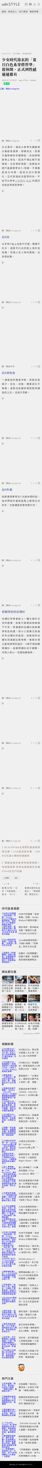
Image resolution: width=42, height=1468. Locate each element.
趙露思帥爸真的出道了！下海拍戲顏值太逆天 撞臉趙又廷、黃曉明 (29, 1402)
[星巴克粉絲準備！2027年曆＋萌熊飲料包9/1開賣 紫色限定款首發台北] (9, 1328)
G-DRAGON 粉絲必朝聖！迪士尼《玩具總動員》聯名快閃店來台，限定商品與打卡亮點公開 (21, 1026)
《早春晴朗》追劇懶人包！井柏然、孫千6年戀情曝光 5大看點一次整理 (29, 1454)
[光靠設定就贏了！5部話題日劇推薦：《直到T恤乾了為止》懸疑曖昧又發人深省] (9, 1197)
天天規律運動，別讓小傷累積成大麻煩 (33, 988)
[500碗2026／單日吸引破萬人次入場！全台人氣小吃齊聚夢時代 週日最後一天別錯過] (9, 1053)
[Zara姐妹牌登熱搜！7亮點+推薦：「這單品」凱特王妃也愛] (9, 944)
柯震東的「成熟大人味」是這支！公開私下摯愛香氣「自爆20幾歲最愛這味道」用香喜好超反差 (29, 1291)
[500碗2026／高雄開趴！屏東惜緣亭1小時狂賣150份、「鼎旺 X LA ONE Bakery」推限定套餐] (9, 1066)
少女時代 (7, 878)
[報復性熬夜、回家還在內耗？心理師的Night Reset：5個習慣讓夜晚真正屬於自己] (9, 1158)
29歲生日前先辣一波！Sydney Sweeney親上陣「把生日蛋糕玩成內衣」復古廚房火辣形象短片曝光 (29, 1149)
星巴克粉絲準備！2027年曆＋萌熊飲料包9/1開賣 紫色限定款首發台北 (29, 1329)
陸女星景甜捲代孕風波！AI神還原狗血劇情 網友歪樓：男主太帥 (29, 1185)
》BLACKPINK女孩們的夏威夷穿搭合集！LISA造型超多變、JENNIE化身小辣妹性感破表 (21, 851)
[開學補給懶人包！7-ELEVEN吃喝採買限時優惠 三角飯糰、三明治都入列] (9, 1276)
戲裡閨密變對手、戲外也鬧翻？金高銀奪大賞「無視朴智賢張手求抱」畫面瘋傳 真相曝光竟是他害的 (29, 1442)
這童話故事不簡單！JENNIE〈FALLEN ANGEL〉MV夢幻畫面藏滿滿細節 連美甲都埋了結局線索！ (29, 1095)
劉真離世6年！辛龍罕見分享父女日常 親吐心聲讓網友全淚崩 (29, 1413)
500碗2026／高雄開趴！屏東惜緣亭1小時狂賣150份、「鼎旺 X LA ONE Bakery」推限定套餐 (29, 1069)
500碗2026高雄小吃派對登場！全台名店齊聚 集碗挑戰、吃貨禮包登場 (29, 1355)
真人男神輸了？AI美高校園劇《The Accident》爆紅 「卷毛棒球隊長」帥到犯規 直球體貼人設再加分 (29, 1175)
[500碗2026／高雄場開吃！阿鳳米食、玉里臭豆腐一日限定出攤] (9, 1118)
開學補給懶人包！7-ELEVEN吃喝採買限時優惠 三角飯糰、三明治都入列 (29, 1277)
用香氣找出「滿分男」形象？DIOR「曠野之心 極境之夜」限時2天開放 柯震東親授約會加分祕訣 (29, 1252)
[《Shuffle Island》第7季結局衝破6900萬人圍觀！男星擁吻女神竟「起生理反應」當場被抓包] (9, 1427)
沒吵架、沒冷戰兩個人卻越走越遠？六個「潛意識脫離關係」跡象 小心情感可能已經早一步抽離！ (29, 1344)
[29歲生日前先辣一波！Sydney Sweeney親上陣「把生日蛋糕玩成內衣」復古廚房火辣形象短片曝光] (9, 1145)
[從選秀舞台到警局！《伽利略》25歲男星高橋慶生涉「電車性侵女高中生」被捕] (9, 1223)
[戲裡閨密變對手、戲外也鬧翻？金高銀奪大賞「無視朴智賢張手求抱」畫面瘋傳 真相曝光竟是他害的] (9, 1440)
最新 (4, 11)
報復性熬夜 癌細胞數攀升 (7, 1026)
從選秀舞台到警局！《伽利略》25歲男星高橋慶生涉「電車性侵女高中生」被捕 (29, 1224)
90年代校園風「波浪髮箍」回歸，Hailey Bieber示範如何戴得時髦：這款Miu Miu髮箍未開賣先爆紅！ (29, 920)
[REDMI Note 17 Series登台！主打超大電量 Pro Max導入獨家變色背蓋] (9, 1262)
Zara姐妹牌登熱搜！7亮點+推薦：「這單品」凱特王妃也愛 (29, 943)
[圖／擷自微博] (21, 335)
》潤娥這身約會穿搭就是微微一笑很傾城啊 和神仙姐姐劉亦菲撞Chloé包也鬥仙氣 (21, 867)
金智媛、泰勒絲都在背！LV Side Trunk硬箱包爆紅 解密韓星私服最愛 (21, 1007)
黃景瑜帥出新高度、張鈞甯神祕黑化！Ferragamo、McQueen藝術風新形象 (21, 988)
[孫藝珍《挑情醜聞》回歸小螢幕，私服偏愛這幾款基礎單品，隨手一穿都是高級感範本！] (9, 957)
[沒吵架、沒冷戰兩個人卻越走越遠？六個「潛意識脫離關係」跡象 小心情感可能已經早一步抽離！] (9, 1341)
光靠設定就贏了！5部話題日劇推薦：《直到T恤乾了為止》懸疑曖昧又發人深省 (29, 1198)
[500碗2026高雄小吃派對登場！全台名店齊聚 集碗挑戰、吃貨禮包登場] (9, 1354)
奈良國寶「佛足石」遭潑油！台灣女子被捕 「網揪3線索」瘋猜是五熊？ (29, 1388)
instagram (14, 140)
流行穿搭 (23, 11)
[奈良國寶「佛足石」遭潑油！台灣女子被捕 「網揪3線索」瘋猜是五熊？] (9, 1387)
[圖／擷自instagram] (21, 113)
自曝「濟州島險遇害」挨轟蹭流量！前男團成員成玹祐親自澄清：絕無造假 (29, 1132)
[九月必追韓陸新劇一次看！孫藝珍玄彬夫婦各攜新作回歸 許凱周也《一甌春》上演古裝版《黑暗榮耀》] (9, 1210)
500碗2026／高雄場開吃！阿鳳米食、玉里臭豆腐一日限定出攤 (29, 1119)
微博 (12, 366)
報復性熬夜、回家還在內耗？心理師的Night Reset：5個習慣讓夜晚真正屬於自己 (29, 1160)
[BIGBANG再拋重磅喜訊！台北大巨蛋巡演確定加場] (9, 1302)
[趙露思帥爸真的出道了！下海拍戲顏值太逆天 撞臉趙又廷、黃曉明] (9, 1401)
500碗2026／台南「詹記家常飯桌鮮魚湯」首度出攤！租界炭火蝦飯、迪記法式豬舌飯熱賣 (29, 1108)
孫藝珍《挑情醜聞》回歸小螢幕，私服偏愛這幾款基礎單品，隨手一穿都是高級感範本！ (29, 959)
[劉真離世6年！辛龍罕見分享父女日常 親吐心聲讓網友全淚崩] (9, 1414)
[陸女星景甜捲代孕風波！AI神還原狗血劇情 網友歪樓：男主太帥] (9, 1184)
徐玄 (24, 631)
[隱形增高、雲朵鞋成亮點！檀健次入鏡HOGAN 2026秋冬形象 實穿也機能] (9, 930)
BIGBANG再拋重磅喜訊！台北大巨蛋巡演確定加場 (29, 1301)
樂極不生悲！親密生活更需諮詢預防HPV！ (33, 1007)
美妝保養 (34, 11)
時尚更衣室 (27, 53)
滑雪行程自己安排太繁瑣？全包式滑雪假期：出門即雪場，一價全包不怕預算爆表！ (7, 988)
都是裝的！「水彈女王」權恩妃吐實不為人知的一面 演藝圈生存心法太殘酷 (29, 1080)
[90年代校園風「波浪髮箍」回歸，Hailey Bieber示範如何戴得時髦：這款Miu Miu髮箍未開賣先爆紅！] (9, 917)
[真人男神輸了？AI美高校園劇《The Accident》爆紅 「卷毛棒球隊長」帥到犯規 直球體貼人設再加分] (9, 1171)
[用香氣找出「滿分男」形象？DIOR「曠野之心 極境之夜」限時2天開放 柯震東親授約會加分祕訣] (9, 1249)
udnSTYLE (6, 53)
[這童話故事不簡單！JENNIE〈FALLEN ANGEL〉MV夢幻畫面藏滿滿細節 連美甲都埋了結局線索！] (9, 1092)
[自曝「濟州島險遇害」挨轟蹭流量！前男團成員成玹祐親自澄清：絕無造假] (9, 1131)
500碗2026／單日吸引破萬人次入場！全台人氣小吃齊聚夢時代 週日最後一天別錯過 (29, 1056)
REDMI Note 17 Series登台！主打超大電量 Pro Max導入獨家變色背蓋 (29, 1263)
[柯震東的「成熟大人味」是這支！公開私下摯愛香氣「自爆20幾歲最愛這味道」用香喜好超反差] (9, 1289)
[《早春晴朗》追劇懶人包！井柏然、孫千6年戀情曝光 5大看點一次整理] (9, 1453)
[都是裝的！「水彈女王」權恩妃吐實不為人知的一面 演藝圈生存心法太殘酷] (9, 1079)
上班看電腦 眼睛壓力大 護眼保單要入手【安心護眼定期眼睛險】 (7, 1007)
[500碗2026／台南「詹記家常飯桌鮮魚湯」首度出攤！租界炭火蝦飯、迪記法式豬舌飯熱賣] (9, 1105)
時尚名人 (12, 11)
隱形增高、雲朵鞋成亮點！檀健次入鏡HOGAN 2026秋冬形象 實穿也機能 (29, 931)
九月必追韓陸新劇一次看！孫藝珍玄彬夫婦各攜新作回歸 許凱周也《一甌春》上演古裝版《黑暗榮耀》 (29, 1213)
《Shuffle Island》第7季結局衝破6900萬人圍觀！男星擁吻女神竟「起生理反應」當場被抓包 (29, 1429)
